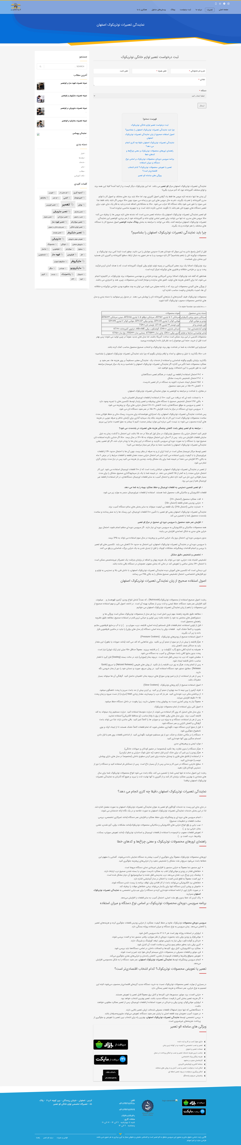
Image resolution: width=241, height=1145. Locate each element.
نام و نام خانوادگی (197, 71)
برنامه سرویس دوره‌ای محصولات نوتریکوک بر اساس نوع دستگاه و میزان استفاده (150, 160)
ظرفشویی (56, 249)
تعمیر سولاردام (76, 222)
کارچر (43, 274)
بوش (80, 204)
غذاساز (44, 249)
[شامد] (147, 1108)
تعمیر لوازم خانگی (76, 227)
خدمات (81, 162)
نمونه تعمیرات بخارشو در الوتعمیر (74, 120)
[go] (40, 66)
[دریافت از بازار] (194, 1102)
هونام (189, 1140)
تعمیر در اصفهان (78, 217)
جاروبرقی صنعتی (78, 244)
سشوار (80, 249)
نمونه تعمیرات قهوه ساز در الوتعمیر (74, 83)
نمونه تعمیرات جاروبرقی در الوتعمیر (74, 108)
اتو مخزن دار (63, 192)
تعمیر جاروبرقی (60, 211)
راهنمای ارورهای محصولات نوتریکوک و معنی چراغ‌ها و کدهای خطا (149, 152)
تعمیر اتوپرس (51, 205)
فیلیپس (70, 254)
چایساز (53, 274)
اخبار (82, 153)
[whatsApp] (220, 4)
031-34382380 (127, 1104)
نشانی (201, 79)
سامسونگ (51, 244)
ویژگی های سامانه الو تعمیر (150, 175)
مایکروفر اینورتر (59, 261)
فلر (82, 254)
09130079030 (128, 1116)
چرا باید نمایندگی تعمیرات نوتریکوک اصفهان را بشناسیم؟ (149, 129)
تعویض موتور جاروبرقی (75, 239)
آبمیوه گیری (78, 192)
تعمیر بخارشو (79, 212)
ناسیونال (80, 274)
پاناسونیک (66, 274)
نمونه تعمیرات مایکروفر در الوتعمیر (74, 95)
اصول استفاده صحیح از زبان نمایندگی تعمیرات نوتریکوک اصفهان (149, 136)
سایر (82, 166)
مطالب (81, 171)
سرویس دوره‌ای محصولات (194, 923)
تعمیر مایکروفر (75, 232)
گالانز (72, 279)
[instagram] (228, 4)
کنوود (81, 279)
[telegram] (224, 4)
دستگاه (202, 90)
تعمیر (66, 204)
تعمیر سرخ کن (63, 217)
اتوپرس (51, 192)
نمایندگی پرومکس (80, 133)
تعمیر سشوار (48, 217)
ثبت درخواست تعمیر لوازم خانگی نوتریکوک (149, 125)
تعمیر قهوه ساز (58, 222)
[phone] (216, 4)
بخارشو (43, 197)
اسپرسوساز (78, 197)
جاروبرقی (56, 239)
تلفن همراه (161, 71)
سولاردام (69, 249)
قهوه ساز (56, 254)
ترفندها (81, 157)
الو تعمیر (55, 198)
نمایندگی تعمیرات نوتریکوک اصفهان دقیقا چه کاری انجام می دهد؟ (149, 144)
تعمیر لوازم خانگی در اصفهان (56, 227)
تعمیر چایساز (57, 232)
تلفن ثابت (124, 71)
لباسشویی (42, 254)
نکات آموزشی (79, 175)
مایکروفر (76, 261)
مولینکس (61, 268)
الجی (65, 197)
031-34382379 (127, 1110)
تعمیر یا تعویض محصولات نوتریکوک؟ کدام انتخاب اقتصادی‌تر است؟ (150, 169)
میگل (51, 268)
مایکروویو (75, 268)
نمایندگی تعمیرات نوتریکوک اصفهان (155, 959)
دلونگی (63, 244)
